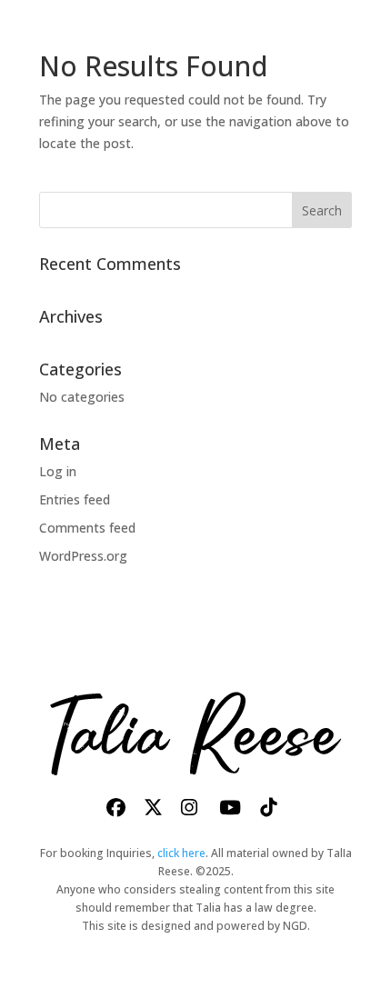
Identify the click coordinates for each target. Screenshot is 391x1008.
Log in (57, 471)
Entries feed (74, 499)
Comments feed (87, 527)
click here (181, 853)
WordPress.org (83, 555)
